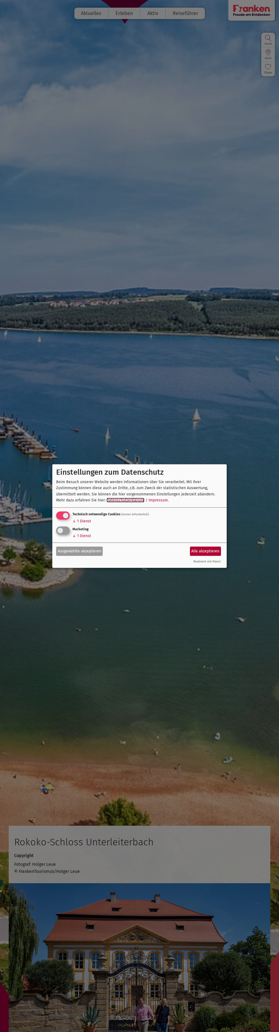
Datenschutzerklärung (125, 500)
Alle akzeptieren (205, 551)
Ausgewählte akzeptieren (79, 551)
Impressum (158, 500)
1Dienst (81, 521)
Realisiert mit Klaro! (207, 561)
